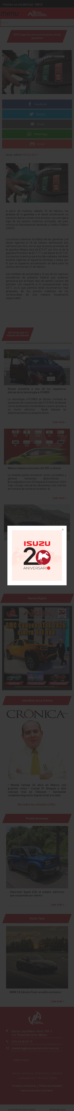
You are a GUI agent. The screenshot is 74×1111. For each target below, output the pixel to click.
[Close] (62, 530)
